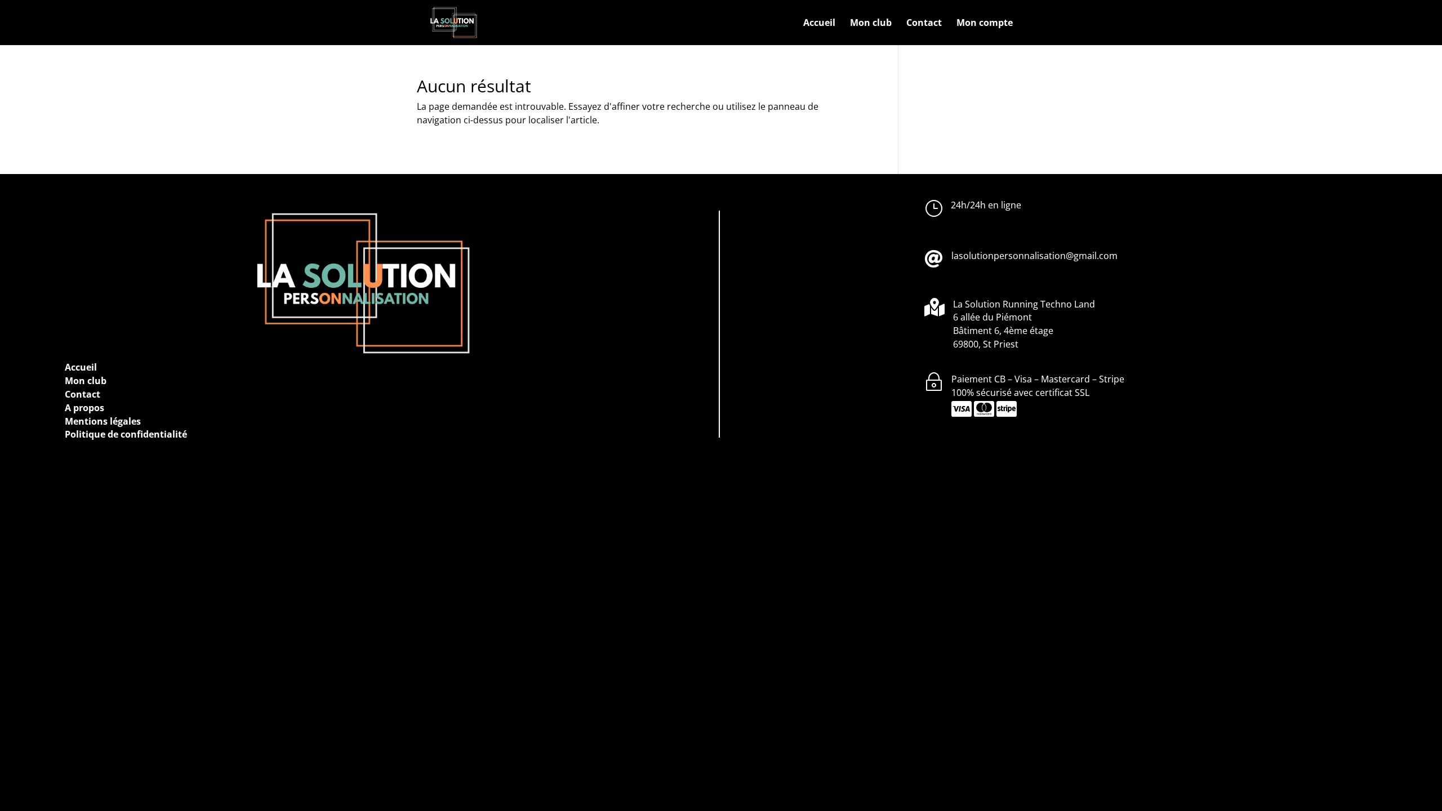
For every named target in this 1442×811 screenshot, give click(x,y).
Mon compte (984, 24)
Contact (924, 24)
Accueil (819, 24)
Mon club (871, 24)
